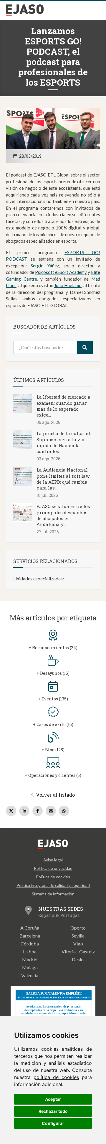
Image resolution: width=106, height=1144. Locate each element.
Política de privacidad (53, 868)
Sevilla (78, 935)
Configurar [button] (53, 1123)
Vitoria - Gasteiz (78, 951)
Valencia (29, 975)
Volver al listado (55, 795)
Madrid (29, 959)
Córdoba (30, 943)
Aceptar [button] (53, 1099)
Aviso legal (53, 859)
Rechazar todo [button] (53, 1111)
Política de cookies (53, 876)
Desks (78, 959)
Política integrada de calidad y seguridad (53, 885)
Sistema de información (53, 893)
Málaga (30, 967)
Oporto (78, 927)
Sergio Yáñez (45, 265)
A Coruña (29, 927)
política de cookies (56, 1077)
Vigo (78, 943)
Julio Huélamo (68, 285)
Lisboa (30, 951)
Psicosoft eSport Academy (61, 272)
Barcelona (29, 935)
